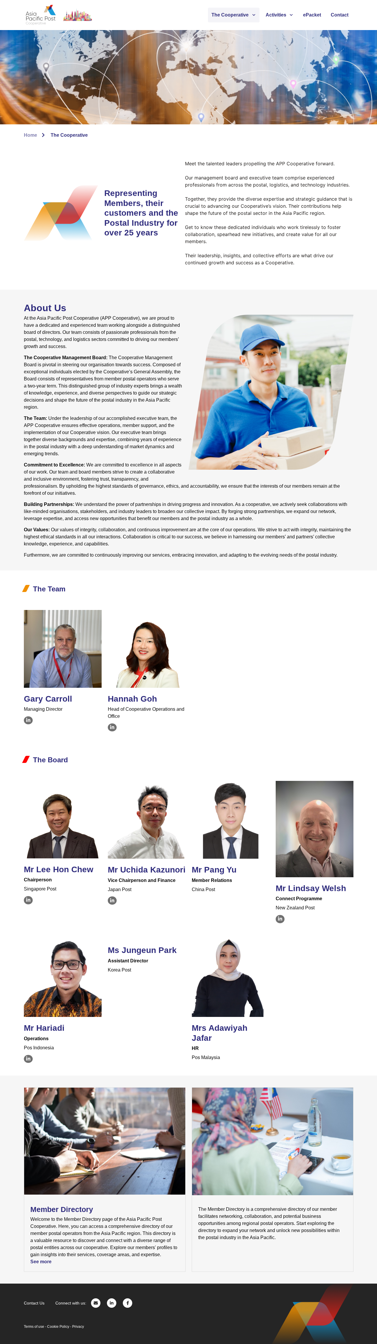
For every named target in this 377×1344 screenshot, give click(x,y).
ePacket (312, 14)
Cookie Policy (58, 1327)
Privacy (78, 1327)
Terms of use (34, 1327)
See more (41, 1261)
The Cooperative (230, 14)
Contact (339, 14)
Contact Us (34, 1303)
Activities (276, 14)
